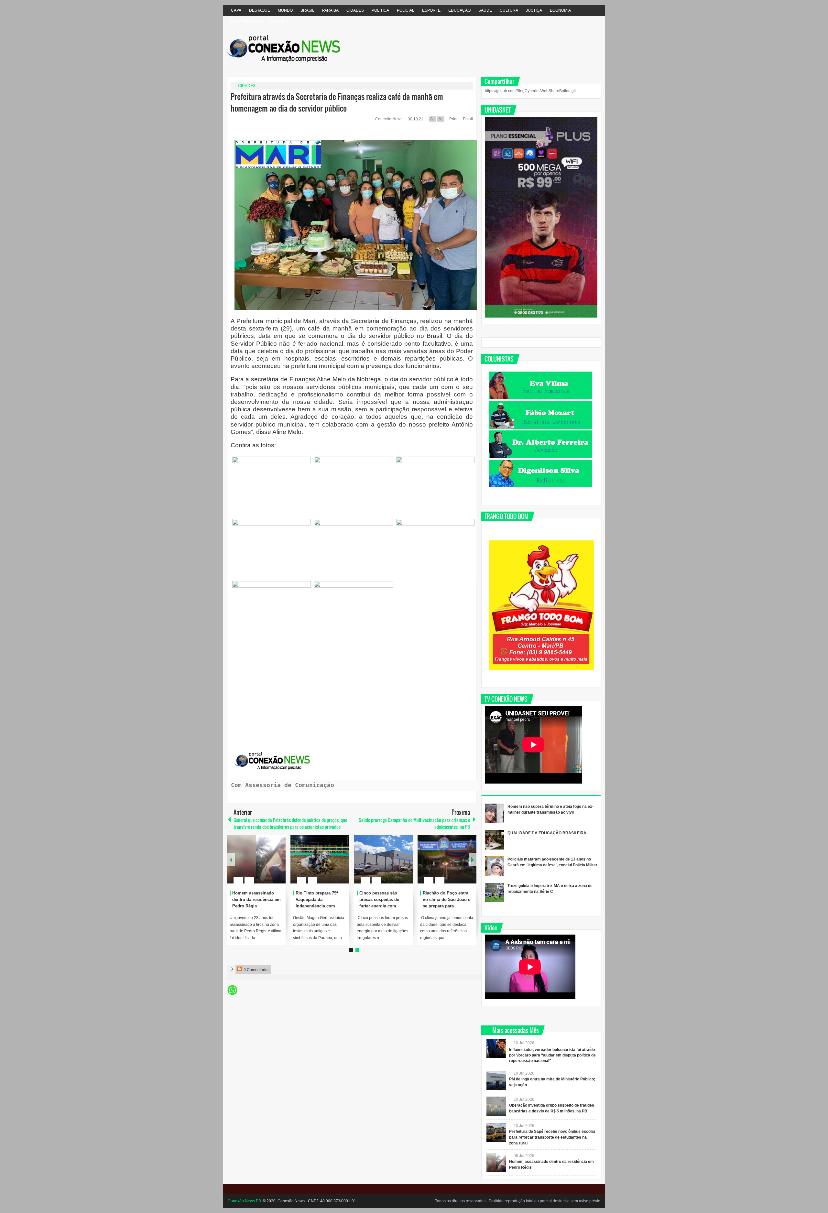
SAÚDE (485, 10)
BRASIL (307, 10)
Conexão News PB (244, 1201)
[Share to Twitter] (270, 865)
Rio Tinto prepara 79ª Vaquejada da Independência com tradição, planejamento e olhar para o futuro (447, 906)
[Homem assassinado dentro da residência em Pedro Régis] (383, 859)
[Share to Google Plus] (278, 865)
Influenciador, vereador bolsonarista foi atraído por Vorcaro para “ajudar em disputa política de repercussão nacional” (552, 1055)
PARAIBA (330, 10)
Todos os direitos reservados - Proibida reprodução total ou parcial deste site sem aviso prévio (517, 1201)
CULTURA (509, 10)
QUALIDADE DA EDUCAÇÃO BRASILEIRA (546, 833)
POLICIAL (405, 10)
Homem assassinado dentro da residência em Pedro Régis (383, 899)
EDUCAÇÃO (459, 10)
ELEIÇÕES (278, 21)
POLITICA (380, 10)
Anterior (472, 859)
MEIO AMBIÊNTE (246, 21)
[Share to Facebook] (261, 865)
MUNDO (285, 10)
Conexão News (389, 119)
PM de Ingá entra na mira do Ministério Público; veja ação (257, 899)
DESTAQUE (259, 10)
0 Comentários (256, 970)
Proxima (231, 859)
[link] (271, 486)
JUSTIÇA (534, 10)
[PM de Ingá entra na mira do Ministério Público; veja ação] (256, 859)
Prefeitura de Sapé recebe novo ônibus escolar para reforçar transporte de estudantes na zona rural (320, 906)
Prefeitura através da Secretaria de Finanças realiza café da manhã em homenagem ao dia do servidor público (337, 102)
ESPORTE (431, 10)
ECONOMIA (560, 10)
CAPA (236, 10)
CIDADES (355, 10)
